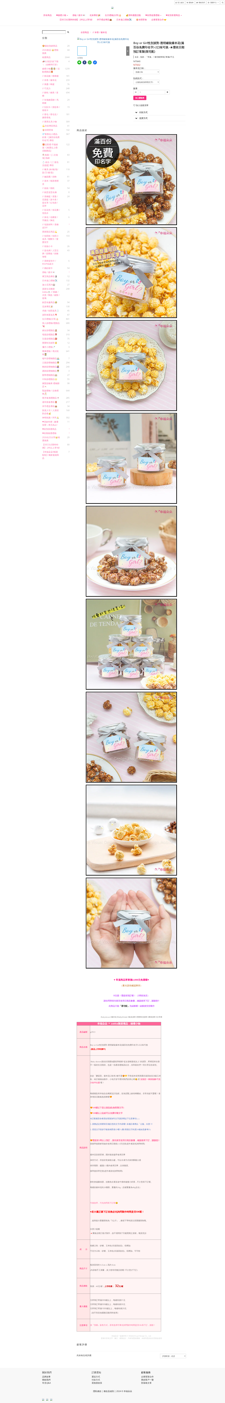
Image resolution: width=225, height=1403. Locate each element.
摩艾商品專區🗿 (49, 276)
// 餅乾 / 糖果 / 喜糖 (50, 94)
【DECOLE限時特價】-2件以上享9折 (75, 19)
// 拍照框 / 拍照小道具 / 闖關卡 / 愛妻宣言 (50, 239)
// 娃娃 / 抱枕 (48, 188)
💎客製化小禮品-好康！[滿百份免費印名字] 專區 (51, 137)
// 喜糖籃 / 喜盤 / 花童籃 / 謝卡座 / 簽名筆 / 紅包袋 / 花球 (50, 201)
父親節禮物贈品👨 (50, 362)
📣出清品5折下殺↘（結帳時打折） (50, 63)
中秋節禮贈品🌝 (49, 379)
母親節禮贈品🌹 (49, 334)
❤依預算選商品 (173, 15)
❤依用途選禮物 (152, 15)
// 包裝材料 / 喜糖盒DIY (50, 226)
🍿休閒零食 (141, 19)
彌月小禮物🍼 (48, 347)
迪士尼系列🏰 (48, 284)
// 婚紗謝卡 (47, 268)
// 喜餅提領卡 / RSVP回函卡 (49, 262)
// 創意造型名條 (49, 192)
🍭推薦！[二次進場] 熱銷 (50, 156)
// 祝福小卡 (47, 246)
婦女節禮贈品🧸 (49, 330)
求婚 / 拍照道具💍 (50, 310)
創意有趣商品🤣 (49, 302)
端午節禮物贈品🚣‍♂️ (50, 358)
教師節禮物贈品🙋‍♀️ (50, 366)
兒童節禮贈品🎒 (49, 338)
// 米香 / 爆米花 (49, 80)
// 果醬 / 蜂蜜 (48, 84)
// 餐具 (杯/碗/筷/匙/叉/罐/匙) (50, 171)
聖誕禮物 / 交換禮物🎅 (50, 392)
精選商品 (46, 57)
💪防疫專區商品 (49, 125)
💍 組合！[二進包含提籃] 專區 (50, 164)
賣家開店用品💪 (49, 231)
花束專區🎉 (95, 15)
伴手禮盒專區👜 (104, 19)
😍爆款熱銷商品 (49, 45)
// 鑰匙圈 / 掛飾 (49, 176)
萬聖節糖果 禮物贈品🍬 (50, 385)
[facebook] (84, 62)
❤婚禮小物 (61, 15)
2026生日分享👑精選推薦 (51, 439)
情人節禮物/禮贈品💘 (51, 325)
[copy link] (95, 62)
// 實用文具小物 (49, 121)
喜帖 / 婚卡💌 (78, 15)
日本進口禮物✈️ (124, 19)
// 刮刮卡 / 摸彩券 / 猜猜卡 (51, 109)
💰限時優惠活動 (133, 15)
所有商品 (47, 15)
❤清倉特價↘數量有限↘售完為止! (50, 423)
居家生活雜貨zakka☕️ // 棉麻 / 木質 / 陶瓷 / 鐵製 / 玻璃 (51, 293)
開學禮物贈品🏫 (49, 375)
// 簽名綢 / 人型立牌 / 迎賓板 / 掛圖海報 (50, 253)
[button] (159, 112)
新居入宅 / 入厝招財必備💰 (50, 412)
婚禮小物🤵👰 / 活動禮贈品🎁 (51, 70)
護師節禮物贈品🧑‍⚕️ (50, 370)
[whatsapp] (90, 62)
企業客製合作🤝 (158, 19)
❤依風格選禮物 (49, 433)
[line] (79, 62)
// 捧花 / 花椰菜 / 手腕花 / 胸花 (50, 219)
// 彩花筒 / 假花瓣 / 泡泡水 (51, 211)
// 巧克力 (46, 88)
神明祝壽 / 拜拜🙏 (50, 417)
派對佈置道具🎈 (49, 314)
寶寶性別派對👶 (49, 342)
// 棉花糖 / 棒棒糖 (50, 76)
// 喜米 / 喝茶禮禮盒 (50, 182)
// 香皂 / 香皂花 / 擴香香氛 (50, 116)
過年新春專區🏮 (49, 402)
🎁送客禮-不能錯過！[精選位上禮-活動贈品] (50, 147)
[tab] (159, 112)
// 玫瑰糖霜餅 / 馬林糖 (50, 101)
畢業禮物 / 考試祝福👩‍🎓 (50, 353)
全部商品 (85, 32)
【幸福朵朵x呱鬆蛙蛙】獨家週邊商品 (50, 455)
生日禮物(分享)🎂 (113, 15)
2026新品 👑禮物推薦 (50, 52)
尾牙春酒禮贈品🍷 (50, 397)
